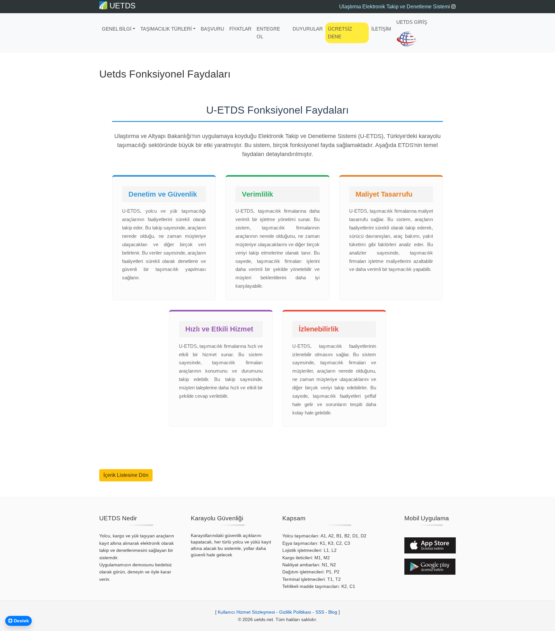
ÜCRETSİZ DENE (340, 32)
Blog (332, 612)
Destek (21, 620)
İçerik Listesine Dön (125, 475)
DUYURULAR (308, 29)
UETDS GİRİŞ (411, 22)
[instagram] (453, 6)
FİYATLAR (240, 29)
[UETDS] (407, 39)
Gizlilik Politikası (295, 612)
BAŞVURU (212, 29)
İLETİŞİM (381, 29)
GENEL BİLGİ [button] (116, 29)
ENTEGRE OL (268, 32)
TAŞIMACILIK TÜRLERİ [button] (166, 29)
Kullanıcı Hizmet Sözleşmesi (246, 612)
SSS (319, 612)
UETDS (121, 5)
